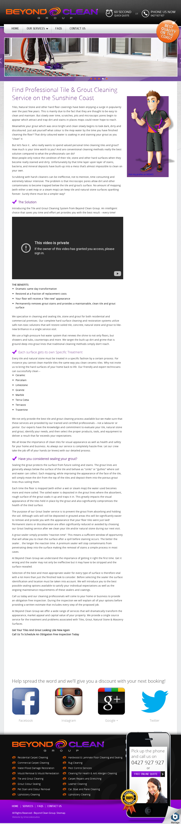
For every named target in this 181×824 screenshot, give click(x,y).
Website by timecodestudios (26, 817)
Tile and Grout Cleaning (30, 778)
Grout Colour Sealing (29, 784)
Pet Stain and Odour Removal (34, 789)
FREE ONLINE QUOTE (145, 774)
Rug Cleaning (75, 762)
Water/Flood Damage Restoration (36, 768)
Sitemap (61, 812)
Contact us (54, 806)
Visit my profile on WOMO (140, 174)
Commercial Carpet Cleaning (33, 762)
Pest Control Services (80, 768)
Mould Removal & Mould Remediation (38, 773)
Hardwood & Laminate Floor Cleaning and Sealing (95, 757)
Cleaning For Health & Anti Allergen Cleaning (92, 773)
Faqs (40, 806)
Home (15, 806)
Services (28, 806)
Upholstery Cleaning (29, 794)
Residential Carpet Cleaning (33, 757)
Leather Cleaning (77, 784)
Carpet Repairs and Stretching (84, 778)
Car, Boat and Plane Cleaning (84, 789)
